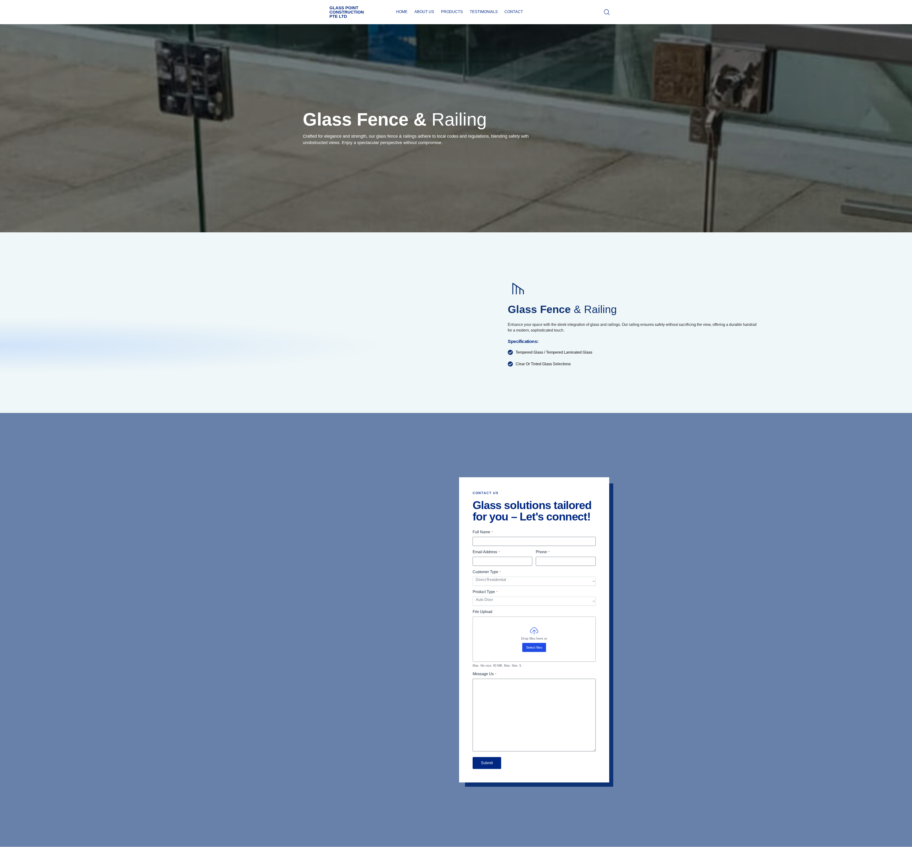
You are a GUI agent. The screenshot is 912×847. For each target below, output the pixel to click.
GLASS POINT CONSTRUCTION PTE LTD (346, 12)
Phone (543, 552)
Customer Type (487, 572)
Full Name (483, 532)
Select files (534, 647)
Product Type (485, 592)
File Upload (482, 612)
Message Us (484, 674)
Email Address (486, 552)
